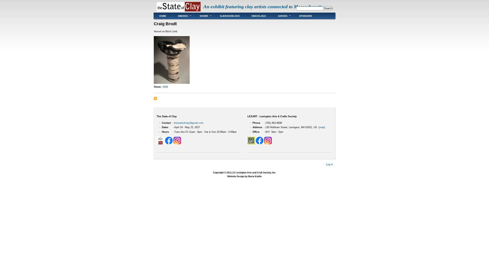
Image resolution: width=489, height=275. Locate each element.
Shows (204, 16)
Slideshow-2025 (230, 16)
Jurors (282, 16)
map (321, 127)
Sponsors (305, 16)
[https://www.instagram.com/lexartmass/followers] (268, 143)
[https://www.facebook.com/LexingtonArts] (259, 143)
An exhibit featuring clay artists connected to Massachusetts (263, 6)
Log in (329, 164)
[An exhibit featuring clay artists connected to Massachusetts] (179, 10)
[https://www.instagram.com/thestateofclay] (177, 143)
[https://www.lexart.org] (251, 143)
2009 (165, 86)
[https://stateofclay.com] (160, 143)
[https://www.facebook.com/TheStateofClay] (169, 143)
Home (162, 16)
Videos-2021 (258, 16)
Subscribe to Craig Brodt (155, 98)
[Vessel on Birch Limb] (172, 83)
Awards (183, 16)
